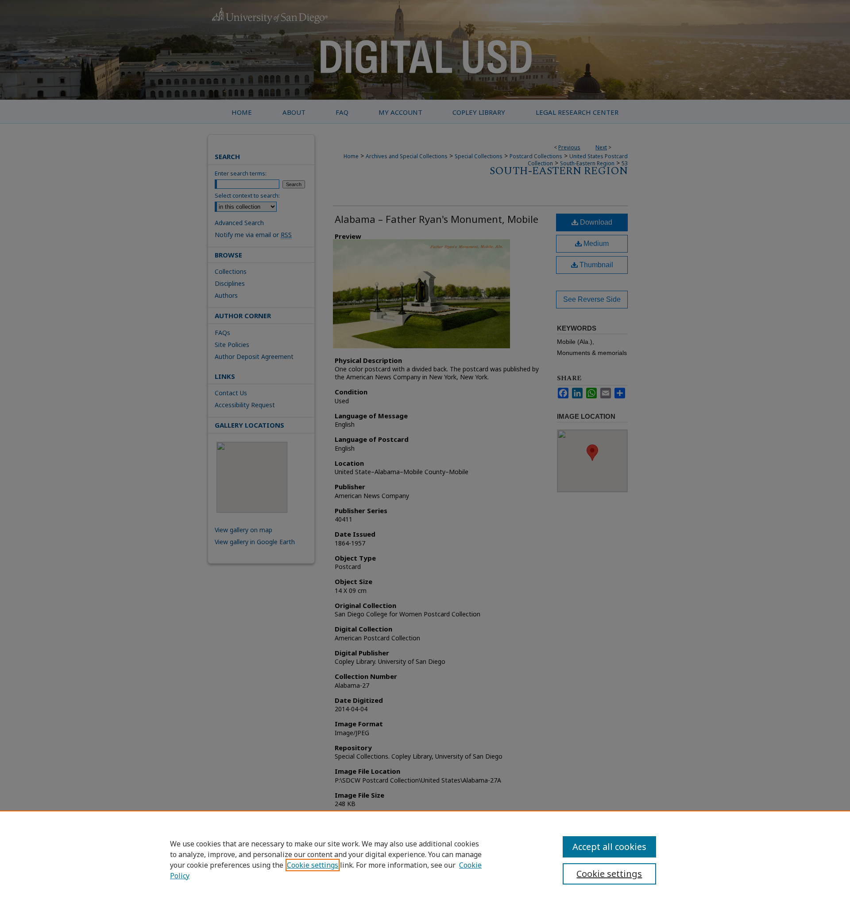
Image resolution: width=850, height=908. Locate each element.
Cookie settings (312, 865)
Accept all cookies (609, 847)
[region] (425, 859)
